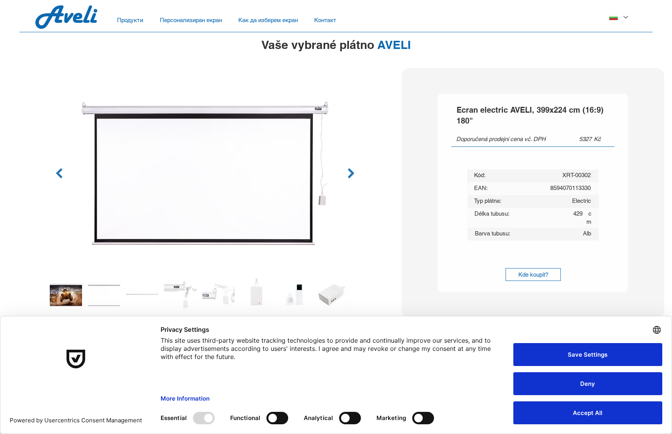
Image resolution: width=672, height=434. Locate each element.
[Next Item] (351, 173)
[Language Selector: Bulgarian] (618, 17)
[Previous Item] (59, 173)
